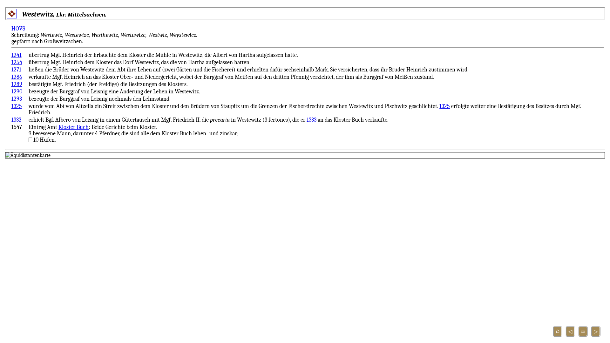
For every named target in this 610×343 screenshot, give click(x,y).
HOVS (18, 28)
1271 (16, 69)
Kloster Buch (73, 127)
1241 (16, 55)
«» (583, 331)
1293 (16, 99)
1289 (16, 84)
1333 (311, 120)
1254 (16, 62)
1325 (16, 106)
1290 (16, 91)
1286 (16, 77)
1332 (16, 120)
